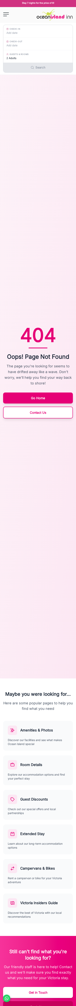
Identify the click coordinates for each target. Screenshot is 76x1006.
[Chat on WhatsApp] (6, 998)
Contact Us (38, 412)
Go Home (38, 398)
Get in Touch (38, 992)
